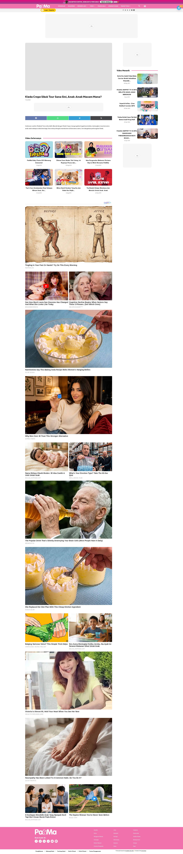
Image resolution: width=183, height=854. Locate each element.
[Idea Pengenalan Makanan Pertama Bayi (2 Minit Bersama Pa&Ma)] (98, 149)
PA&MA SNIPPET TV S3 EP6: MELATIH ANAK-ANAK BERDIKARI (127, 92)
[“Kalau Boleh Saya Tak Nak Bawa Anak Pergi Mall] (147, 120)
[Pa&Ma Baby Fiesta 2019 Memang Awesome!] (39, 149)
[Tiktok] (130, 10)
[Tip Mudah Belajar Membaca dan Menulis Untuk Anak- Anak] (98, 177)
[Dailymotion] (134, 10)
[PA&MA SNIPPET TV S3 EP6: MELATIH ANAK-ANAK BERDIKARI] (147, 92)
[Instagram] (125, 10)
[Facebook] (123, 10)
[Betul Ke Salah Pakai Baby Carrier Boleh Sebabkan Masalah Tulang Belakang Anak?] (147, 79)
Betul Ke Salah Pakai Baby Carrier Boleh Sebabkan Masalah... (127, 78)
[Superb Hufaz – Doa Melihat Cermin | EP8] (147, 106)
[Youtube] (132, 10)
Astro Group (143, 850)
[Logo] (43, 6)
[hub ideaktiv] (144, 5)
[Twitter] (127, 10)
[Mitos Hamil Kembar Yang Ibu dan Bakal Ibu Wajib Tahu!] (69, 177)
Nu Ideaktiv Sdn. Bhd (129, 850)
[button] (139, 6)
